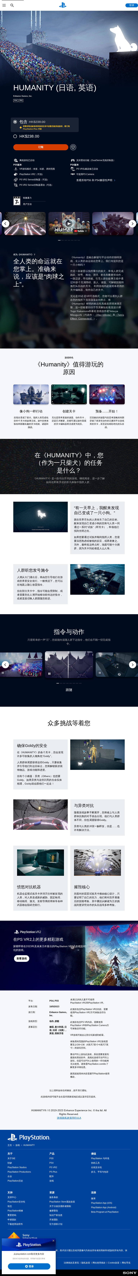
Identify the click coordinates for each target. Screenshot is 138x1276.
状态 (10, 1206)
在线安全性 (96, 1167)
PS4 (51, 1163)
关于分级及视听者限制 (60, 1206)
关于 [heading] (10, 1153)
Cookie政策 (113, 1263)
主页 (10, 1145)
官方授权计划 (55, 1224)
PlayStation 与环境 (100, 1158)
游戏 (17, 1145)
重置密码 (12, 1215)
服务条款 (53, 1197)
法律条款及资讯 (71, 1263)
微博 (93, 1198)
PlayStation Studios (17, 1167)
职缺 (10, 1163)
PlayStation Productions (19, 1172)
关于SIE (11, 1158)
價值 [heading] (93, 1153)
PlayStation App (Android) (103, 1207)
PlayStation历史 (15, 1181)
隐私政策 (85, 1263)
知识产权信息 (55, 1215)
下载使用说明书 (15, 1224)
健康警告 (53, 1210)
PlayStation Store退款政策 (62, 1201)
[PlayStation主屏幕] (62, 5)
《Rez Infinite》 (103, 314)
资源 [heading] (51, 1192)
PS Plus (53, 1172)
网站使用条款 (99, 1263)
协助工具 (95, 1163)
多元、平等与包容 (99, 1172)
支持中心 (12, 1197)
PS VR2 (53, 1167)
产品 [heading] (51, 1153)
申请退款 (12, 1219)
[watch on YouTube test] (80, 231)
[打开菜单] (4, 5)
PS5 (51, 1158)
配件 (51, 1176)
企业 (10, 1176)
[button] (69, 223)
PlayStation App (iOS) (101, 1203)
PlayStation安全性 (16, 1201)
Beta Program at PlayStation (105, 1212)
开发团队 (53, 1219)
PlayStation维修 (15, 1210)
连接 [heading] (93, 1192)
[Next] (132, 223)
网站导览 (126, 1263)
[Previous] (5, 223)
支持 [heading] (10, 1192)
